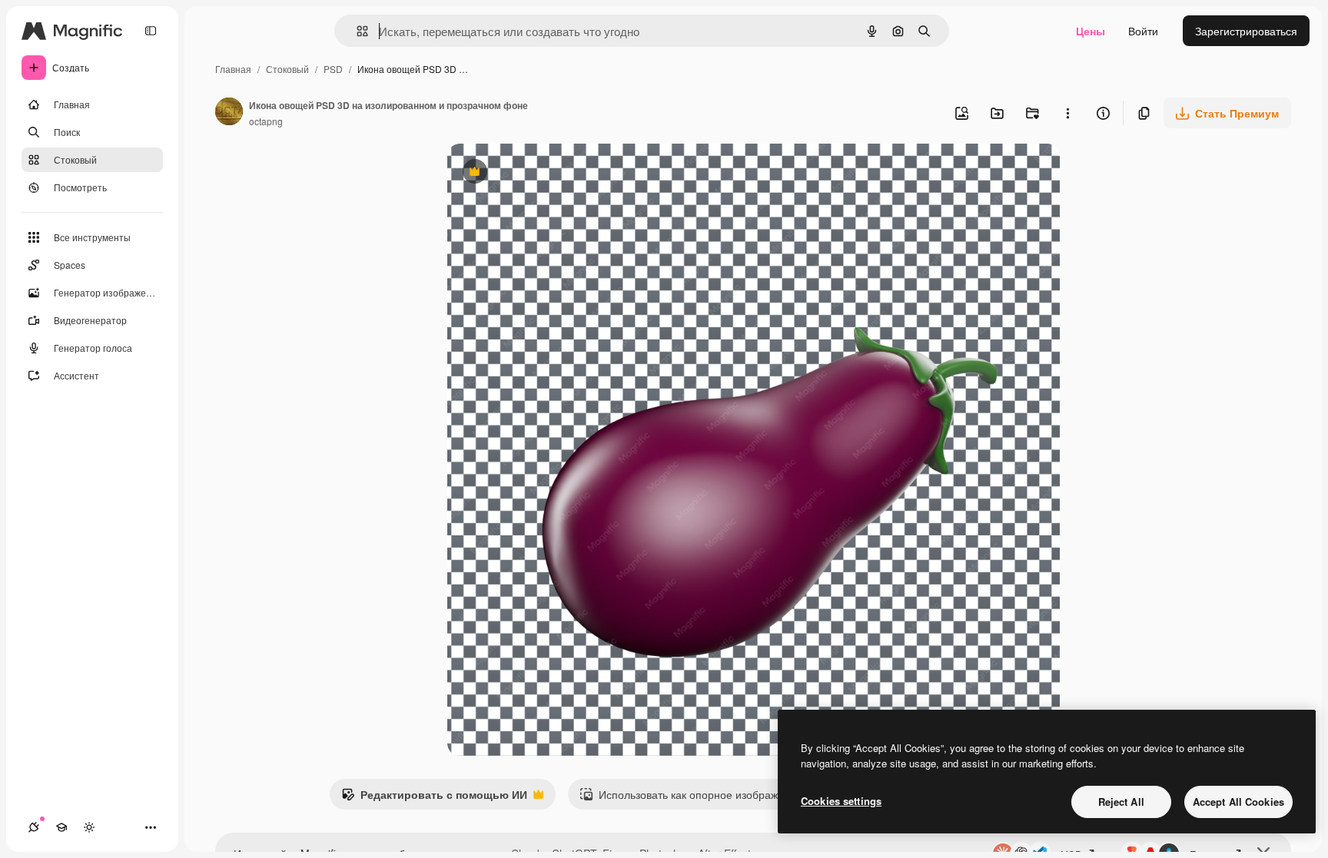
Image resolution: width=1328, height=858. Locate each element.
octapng (266, 121)
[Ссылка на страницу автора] (229, 113)
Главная (233, 68)
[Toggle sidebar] (150, 30)
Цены (1090, 30)
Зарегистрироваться (1246, 30)
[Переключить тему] (89, 827)
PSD (333, 68)
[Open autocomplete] (356, 31)
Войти (1143, 30)
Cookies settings (841, 800)
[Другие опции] (1067, 113)
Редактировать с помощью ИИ (434, 798)
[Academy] (61, 827)
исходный (550, 173)
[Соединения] (34, 827)
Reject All (1121, 801)
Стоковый (287, 68)
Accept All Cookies (1238, 801)
